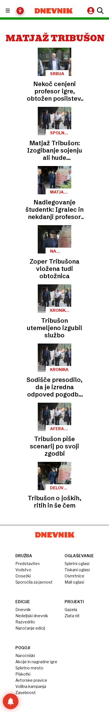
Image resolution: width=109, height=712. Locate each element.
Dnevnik (23, 609)
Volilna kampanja (30, 686)
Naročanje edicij (30, 628)
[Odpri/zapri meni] (13, 11)
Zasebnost (25, 692)
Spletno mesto (29, 667)
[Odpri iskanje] (99, 10)
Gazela (71, 609)
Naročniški (25, 655)
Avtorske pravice (31, 680)
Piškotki (22, 674)
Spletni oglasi (77, 563)
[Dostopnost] (20, 10)
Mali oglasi (74, 582)
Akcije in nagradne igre (36, 661)
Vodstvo (23, 569)
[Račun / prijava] (91, 10)
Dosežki (23, 575)
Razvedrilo (25, 621)
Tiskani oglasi (77, 569)
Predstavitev (27, 563)
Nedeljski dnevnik (31, 615)
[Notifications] (10, 701)
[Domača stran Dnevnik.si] (53, 10)
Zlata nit (72, 615)
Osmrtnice (74, 575)
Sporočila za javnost (34, 582)
